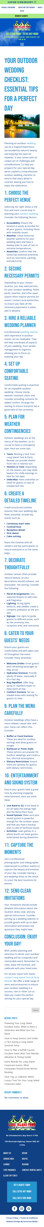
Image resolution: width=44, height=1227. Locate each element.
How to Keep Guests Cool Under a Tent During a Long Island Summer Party (21, 1042)
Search (35, 1010)
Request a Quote (21, 16)
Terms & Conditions (29, 1218)
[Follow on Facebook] (14, 1208)
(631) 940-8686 (13, 34)
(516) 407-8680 (30, 34)
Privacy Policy (12, 1218)
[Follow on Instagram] (21, 1208)
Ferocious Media (30, 1221)
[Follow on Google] (28, 1208)
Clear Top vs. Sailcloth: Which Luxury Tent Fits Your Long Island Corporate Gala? (21, 1080)
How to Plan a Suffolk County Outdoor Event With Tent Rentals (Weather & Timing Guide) (21, 1053)
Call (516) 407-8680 (22, 1191)
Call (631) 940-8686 (22, 1198)
